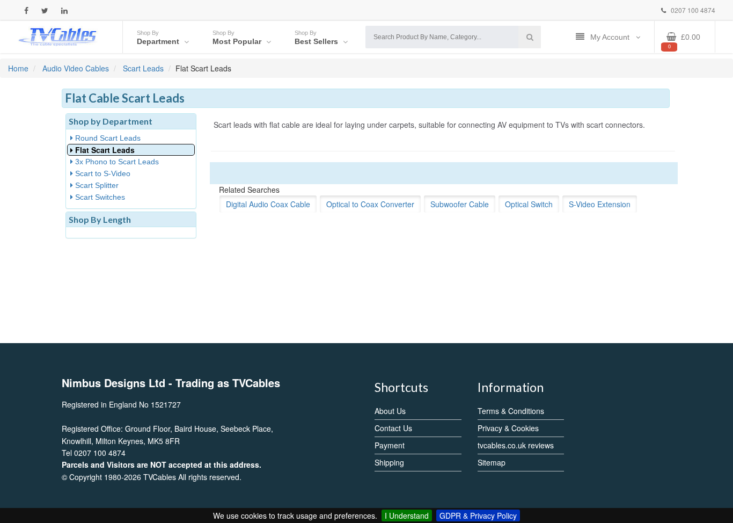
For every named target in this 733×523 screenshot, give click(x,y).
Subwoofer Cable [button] (459, 204)
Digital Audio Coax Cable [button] (268, 204)
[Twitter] (45, 10)
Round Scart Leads (107, 138)
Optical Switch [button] (529, 204)
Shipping (389, 462)
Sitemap (491, 462)
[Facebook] (26, 10)
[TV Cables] (58, 36)
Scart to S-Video (101, 173)
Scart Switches (99, 197)
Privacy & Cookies (508, 428)
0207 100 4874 (692, 9)
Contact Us (393, 428)
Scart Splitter (96, 185)
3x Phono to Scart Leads (116, 161)
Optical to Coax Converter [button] (370, 204)
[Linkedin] (64, 10)
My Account (611, 37)
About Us (390, 410)
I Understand (407, 515)
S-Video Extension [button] (600, 204)
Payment (390, 445)
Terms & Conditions (511, 410)
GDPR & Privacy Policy (478, 515)
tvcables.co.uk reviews (516, 445)
